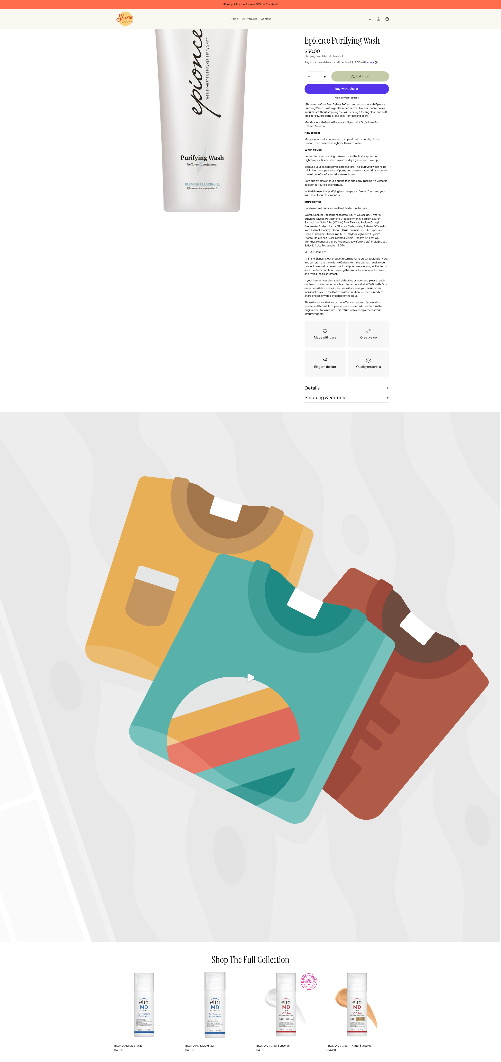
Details (312, 388)
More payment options (347, 97)
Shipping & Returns (325, 397)
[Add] (172, 1033)
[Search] (370, 19)
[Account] (378, 19)
